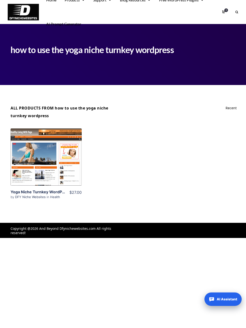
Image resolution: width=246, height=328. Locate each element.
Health (55, 197)
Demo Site (46, 164)
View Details (46, 149)
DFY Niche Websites (31, 197)
